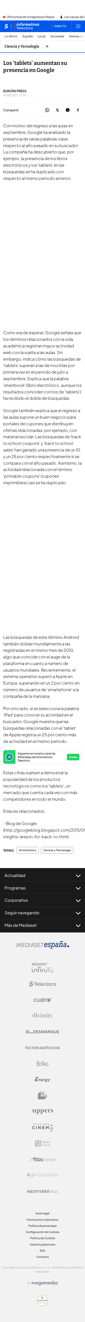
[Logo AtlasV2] (42, 1159)
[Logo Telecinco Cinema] (42, 1127)
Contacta (42, 1256)
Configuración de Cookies (42, 1232)
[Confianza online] (42, 1304)
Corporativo (16, 900)
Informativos (27, 850)
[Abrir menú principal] (78, 26)
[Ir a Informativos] (27, 26)
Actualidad (15, 875)
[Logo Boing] (42, 1063)
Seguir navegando (22, 912)
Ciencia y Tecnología (22, 46)
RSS (42, 1250)
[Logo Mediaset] (42, 947)
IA (47, 46)
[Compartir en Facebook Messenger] (68, 110)
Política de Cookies (42, 1238)
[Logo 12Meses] (42, 1143)
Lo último (11, 36)
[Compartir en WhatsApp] (47, 110)
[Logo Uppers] (42, 1111)
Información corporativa (42, 1219)
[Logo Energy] (43, 1079)
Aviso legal (42, 1213)
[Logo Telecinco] (42, 984)
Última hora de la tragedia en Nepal (30, 17)
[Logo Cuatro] (43, 1000)
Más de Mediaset (21, 925)
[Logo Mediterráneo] (42, 1191)
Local (41, 36)
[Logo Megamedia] (45, 1283)
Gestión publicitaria (42, 1244)
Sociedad (57, 36)
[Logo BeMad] (42, 1095)
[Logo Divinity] (42, 1015)
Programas (15, 887)
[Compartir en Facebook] (78, 110)
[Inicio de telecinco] (6, 26)
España (27, 36)
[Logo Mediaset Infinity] (42, 968)
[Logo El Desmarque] (42, 1031)
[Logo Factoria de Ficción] (42, 1047)
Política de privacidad (42, 1226)
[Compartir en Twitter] (57, 110)
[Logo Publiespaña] (42, 1175)
